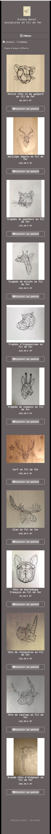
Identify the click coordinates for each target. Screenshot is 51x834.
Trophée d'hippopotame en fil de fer (25, 345)
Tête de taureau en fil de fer (25, 716)
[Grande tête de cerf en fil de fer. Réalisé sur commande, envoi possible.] (25, 449)
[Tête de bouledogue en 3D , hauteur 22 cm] (25, 569)
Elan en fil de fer (25, 529)
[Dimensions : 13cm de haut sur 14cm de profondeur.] (25, 73)
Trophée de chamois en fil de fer (25, 408)
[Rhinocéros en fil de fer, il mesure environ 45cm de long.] (25, 631)
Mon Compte (35, 820)
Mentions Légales (19, 820)
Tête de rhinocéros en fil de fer (25, 653)
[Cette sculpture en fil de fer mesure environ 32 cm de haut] (25, 386)
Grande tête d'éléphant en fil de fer (25, 778)
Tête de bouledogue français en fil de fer (25, 591)
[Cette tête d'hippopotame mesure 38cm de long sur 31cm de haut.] (25, 323)
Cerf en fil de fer (25, 469)
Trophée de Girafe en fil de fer (25, 283)
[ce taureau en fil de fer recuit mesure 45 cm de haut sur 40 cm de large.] (25, 694)
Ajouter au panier (27, 109)
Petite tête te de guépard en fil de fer (25, 95)
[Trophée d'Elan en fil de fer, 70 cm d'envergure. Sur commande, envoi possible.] (25, 509)
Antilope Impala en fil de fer (25, 158)
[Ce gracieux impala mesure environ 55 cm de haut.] (25, 136)
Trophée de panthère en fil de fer (25, 220)
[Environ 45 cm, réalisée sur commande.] (25, 261)
